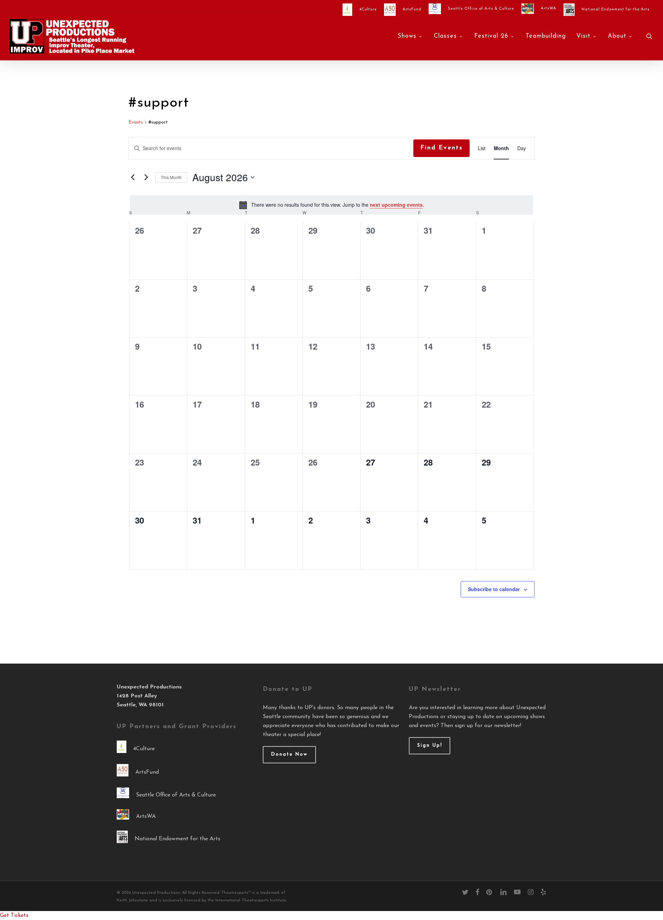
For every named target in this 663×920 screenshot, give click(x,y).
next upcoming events (396, 204)
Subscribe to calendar (494, 589)
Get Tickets (14, 915)
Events (135, 122)
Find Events (441, 148)
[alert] (331, 205)
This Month (171, 177)
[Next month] (146, 177)
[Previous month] (132, 177)
